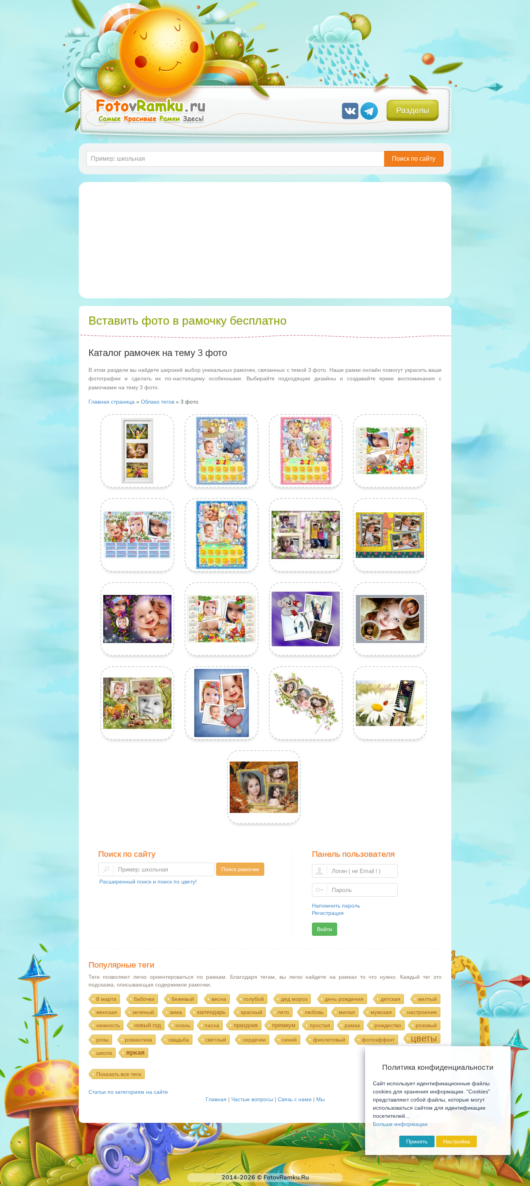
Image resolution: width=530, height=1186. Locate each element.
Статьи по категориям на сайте (128, 1092)
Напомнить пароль (336, 905)
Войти (324, 929)
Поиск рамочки (240, 869)
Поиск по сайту (413, 158)
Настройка (456, 1141)
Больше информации (400, 1124)
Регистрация (328, 913)
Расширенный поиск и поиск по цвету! (148, 881)
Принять (417, 1141)
